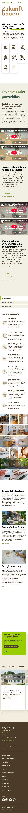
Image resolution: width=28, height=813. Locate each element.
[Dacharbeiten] (5, 58)
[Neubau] (5, 48)
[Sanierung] (14, 48)
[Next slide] (5, 713)
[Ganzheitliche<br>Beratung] (5, 68)
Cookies (12, 810)
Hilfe (3, 810)
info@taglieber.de (6, 748)
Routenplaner (6, 732)
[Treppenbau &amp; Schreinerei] (14, 58)
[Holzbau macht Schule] (13, 690)
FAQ (7, 810)
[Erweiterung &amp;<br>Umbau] (22, 48)
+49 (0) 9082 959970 (8, 740)
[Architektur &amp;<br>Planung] (22, 58)
